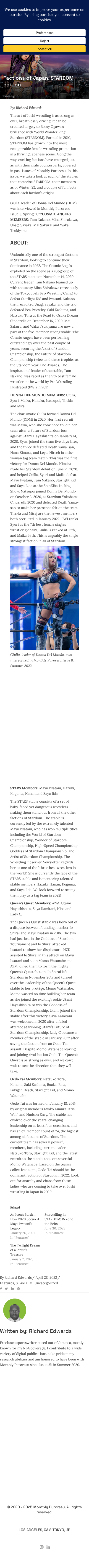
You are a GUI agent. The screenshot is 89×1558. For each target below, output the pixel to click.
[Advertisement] (44, 725)
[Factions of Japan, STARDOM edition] (14, 1310)
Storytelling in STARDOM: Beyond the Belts (58, 1219)
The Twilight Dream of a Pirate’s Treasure (25, 1250)
